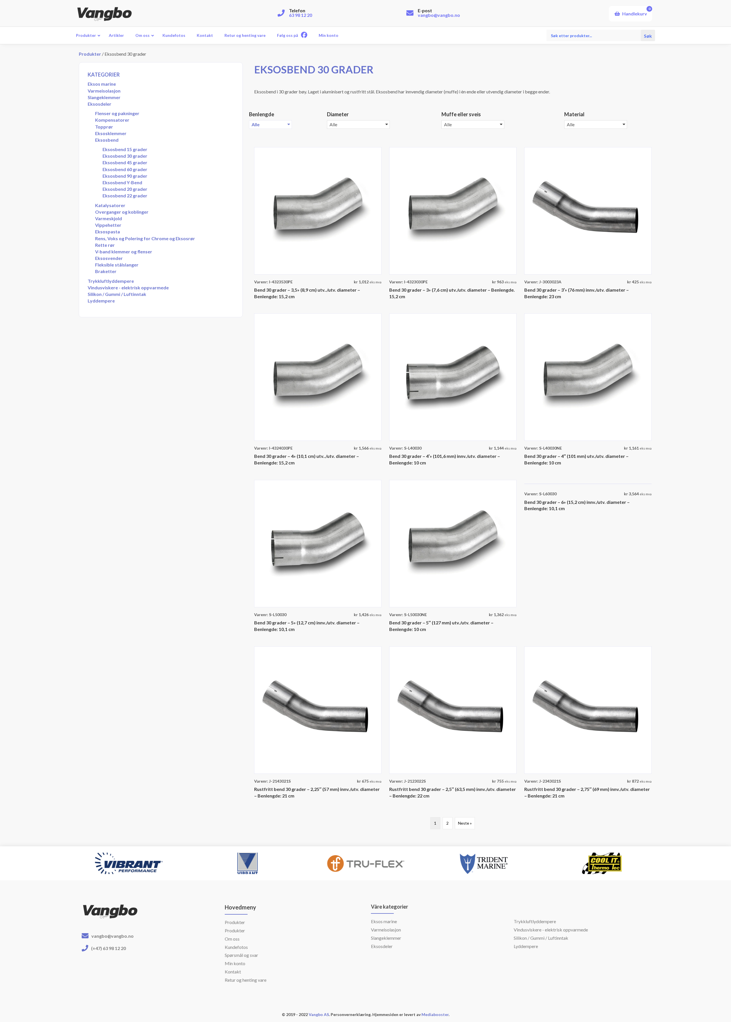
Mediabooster (435, 1014)
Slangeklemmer (104, 97)
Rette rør (105, 245)
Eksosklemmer (110, 133)
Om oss (232, 938)
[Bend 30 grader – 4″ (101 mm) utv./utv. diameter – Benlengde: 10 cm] (587, 376)
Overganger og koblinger (121, 212)
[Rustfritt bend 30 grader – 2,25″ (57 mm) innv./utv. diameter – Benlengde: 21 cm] (317, 709)
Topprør (104, 126)
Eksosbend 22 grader (125, 195)
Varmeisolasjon (104, 90)
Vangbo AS (318, 1014)
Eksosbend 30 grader (125, 156)
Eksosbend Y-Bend (122, 182)
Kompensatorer (112, 120)
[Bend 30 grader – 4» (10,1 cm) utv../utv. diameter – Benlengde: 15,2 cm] (317, 376)
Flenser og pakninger (117, 113)
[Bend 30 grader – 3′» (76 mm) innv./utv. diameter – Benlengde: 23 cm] (587, 210)
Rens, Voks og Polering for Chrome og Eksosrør (145, 238)
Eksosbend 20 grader (125, 189)
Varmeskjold (108, 218)
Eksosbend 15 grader (125, 149)
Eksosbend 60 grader (125, 169)
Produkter (90, 54)
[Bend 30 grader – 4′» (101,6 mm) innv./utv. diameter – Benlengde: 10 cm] (452, 376)
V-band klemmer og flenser (123, 251)
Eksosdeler (99, 104)
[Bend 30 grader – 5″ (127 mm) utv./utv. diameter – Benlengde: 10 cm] (452, 543)
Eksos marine (102, 84)
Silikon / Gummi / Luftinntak (117, 294)
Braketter (106, 271)
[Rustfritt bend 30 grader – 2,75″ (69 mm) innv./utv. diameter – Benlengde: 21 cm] (587, 709)
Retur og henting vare (245, 980)
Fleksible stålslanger (116, 264)
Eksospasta (107, 231)
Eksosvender (109, 258)
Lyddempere (101, 300)
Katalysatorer (110, 205)
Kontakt (233, 971)
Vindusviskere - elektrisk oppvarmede (128, 287)
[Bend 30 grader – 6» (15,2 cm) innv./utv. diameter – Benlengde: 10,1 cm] (587, 483)
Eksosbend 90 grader (125, 176)
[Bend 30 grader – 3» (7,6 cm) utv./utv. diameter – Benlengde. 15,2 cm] (452, 210)
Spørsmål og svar (241, 955)
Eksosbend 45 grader (125, 162)
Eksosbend (107, 140)
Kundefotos (236, 947)
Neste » (465, 823)
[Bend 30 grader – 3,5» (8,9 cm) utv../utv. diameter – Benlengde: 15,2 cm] (317, 210)
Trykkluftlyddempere (111, 281)
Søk (648, 35)
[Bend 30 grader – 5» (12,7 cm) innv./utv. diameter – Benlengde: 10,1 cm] (317, 543)
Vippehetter (108, 225)
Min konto (235, 963)
